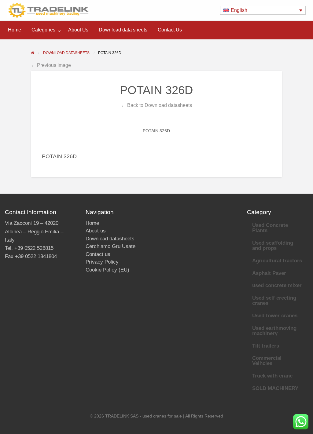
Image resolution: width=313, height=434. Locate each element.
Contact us (98, 254)
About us (96, 230)
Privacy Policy (102, 261)
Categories (43, 29)
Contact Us (170, 29)
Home (14, 29)
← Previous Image (51, 65)
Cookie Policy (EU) (107, 269)
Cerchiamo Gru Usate (110, 246)
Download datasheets (110, 238)
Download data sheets (123, 29)
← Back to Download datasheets (156, 105)
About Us (78, 29)
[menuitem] (14, 30)
